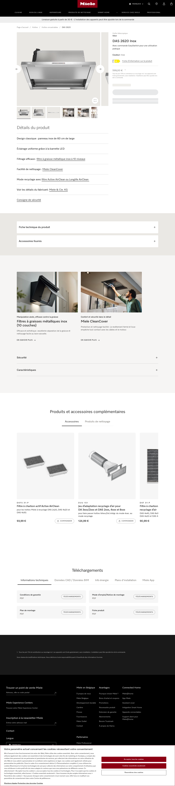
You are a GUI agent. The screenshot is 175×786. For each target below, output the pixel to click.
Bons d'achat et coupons (109, 698)
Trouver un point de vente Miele (24, 688)
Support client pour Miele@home (130, 718)
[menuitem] (20, 12)
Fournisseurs (81, 717)
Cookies (40, 783)
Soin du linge (35, 12)
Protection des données (27, 783)
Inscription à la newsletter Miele (24, 718)
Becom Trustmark (106, 721)
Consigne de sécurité (29, 200)
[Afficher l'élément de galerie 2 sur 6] (38, 113)
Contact (79, 726)
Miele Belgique (82, 698)
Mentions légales (10, 783)
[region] (62, 69)
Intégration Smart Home (132, 707)
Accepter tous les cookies (134, 759)
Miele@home (127, 694)
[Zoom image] (95, 100)
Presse (79, 712)
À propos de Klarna (106, 726)
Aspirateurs (55, 12)
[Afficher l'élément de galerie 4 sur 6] (68, 113)
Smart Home (104, 12)
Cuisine (18, 12)
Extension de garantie (107, 712)
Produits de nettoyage (79, 12)
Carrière (79, 707)
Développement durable (86, 703)
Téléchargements (72, 596)
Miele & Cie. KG (58, 189)
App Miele (126, 698)
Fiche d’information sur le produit (137, 61)
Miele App (148, 580)
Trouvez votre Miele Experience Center (22, 708)
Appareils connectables (131, 712)
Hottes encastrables (50, 27)
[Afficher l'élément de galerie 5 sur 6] (83, 113)
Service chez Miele (131, 12)
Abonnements (104, 717)
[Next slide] (100, 69)
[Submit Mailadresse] (55, 723)
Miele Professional (83, 743)
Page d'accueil (22, 27)
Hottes (35, 27)
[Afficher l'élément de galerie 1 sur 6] (24, 113)
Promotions (103, 703)
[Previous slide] (17, 69)
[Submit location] (55, 693)
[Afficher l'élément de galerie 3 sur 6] (53, 113)
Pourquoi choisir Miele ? (108, 694)
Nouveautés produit (107, 707)
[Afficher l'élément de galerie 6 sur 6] (98, 113)
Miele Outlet (81, 721)
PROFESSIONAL (153, 12)
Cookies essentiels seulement (133, 766)
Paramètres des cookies (134, 772)
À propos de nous (83, 694)
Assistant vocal (128, 703)
